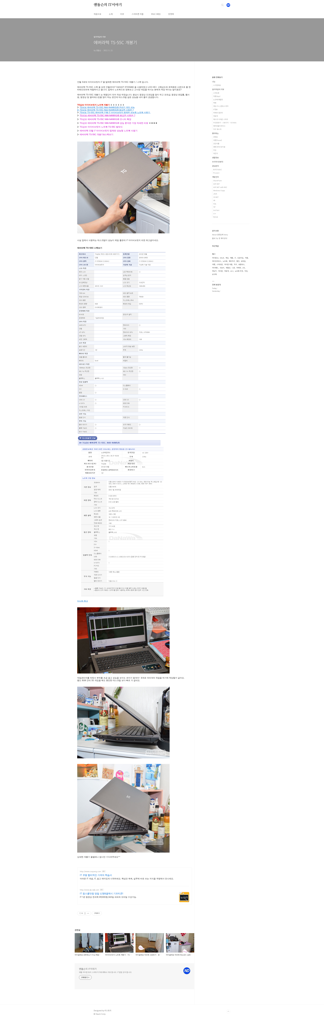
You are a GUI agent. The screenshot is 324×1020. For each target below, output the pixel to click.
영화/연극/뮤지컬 (219, 147)
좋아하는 (215, 133)
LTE (243, 267)
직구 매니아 (217, 129)
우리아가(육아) (217, 161)
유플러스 (241, 264)
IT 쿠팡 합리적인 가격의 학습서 (96, 875)
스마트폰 (216, 93)
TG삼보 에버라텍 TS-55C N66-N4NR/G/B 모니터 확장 (105, 119)
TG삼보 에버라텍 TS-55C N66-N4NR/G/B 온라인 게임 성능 (107, 107)
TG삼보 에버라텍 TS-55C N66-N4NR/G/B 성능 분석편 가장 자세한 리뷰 (114, 123)
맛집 (214, 150)
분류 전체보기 (217, 77)
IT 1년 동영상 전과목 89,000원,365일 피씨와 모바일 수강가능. (108, 897)
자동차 (215, 116)
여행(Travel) (217, 140)
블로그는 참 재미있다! (219, 238)
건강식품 (216, 143)
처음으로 (97, 13)
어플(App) (216, 96)
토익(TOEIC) (217, 169)
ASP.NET (216, 184)
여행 (213, 264)
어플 (246, 258)
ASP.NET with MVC (220, 187)
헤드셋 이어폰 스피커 (220, 119)
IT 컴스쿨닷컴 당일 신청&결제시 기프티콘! (101, 893)
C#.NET (216, 197)
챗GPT (214, 271)
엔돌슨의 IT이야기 (108, 5)
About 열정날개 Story (220, 234)
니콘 (233, 267)
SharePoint (217, 180)
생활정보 (215, 157)
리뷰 (122, 13)
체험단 (228, 267)
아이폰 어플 (228, 264)
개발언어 (215, 177)
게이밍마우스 (216, 261)
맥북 (214, 103)
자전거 (215, 153)
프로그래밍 (156, 13)
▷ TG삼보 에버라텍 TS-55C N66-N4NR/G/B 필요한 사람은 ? (105, 110)
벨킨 (237, 261)
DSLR (222, 258)
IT (235, 258)
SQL (214, 203)
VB (214, 200)
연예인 (215, 137)
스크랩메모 (217, 85)
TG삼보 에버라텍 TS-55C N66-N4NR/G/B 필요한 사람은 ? (107, 115)
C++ (214, 213)
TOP (228, 1011)
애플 (231, 258)
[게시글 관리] (88, 913)
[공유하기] (85, 913)
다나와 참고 (82, 601)
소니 (231, 271)
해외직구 (232, 261)
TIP (214, 207)
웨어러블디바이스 (219, 126)
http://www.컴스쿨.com (89, 890)
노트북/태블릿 (218, 99)
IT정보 (215, 109)
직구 (235, 264)
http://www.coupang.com (90, 871)
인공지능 (240, 258)
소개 (111, 13)
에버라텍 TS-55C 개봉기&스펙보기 (96, 134)
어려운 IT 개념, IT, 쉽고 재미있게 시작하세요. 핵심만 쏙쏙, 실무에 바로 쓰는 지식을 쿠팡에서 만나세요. (127, 878)
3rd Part (216, 210)
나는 (213, 81)
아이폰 (220, 271)
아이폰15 (215, 258)
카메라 (238, 267)
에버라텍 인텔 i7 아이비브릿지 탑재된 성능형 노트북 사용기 (108, 130)
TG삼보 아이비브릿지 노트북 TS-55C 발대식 (101, 127)
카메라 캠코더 (218, 112)
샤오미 (222, 267)
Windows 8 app (219, 190)
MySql (215, 217)
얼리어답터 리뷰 (218, 89)
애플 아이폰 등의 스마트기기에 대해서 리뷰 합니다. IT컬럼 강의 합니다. (105, 972)
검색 (222, 5)
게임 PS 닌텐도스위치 (220, 106)
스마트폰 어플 (138, 13)
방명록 (171, 13)
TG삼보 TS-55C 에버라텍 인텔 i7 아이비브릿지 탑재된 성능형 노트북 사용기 (115, 112)
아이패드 (215, 267)
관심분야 (215, 166)
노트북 (225, 261)
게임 (227, 258)
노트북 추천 (239, 271)
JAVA (215, 194)
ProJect (216, 173)
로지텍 (214, 274)
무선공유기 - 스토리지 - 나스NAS (224, 122)
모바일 (243, 261)
